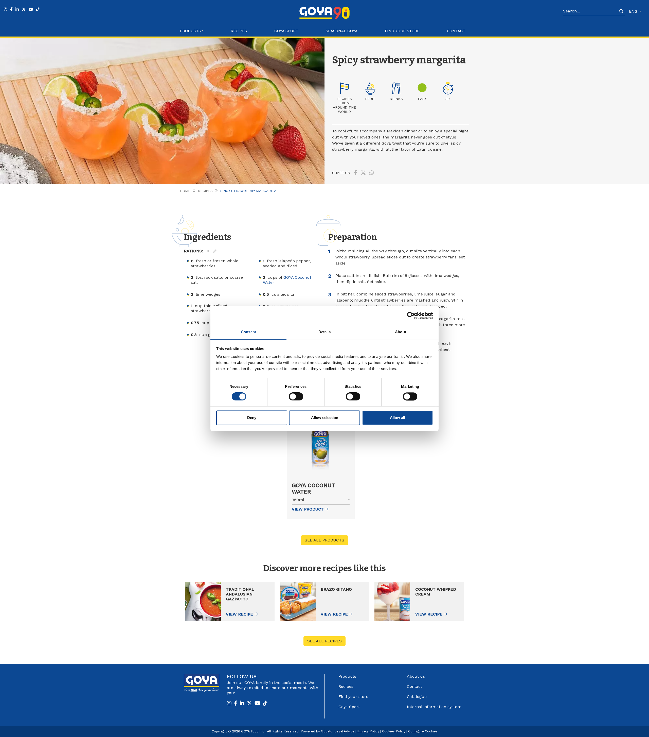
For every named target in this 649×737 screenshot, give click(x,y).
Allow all (397, 417)
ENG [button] (634, 11)
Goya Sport (286, 31)
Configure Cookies (423, 731)
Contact (456, 31)
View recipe (239, 614)
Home (185, 191)
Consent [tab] (248, 332)
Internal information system (434, 706)
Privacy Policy (368, 731)
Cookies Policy (393, 731)
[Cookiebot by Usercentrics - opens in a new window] (411, 315)
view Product (308, 509)
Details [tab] (324, 332)
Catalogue (417, 696)
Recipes (239, 31)
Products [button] (190, 31)
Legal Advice (344, 731)
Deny (251, 417)
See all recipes (324, 641)
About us (416, 676)
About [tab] (400, 332)
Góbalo (326, 731)
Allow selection (324, 417)
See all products (324, 540)
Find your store (402, 31)
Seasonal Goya (341, 31)
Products (347, 676)
